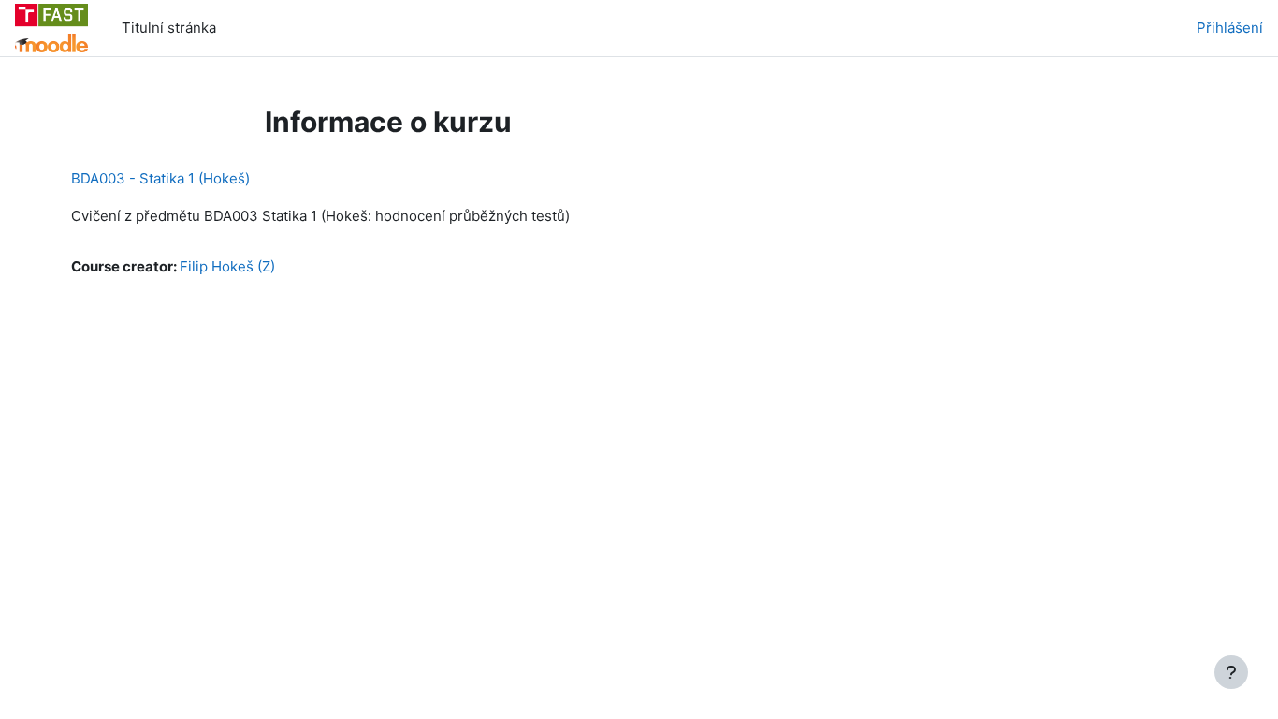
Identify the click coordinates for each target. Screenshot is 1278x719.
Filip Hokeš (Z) (227, 266)
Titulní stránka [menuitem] (169, 28)
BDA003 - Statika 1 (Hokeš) (160, 178)
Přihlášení (1230, 28)
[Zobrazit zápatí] (1231, 672)
